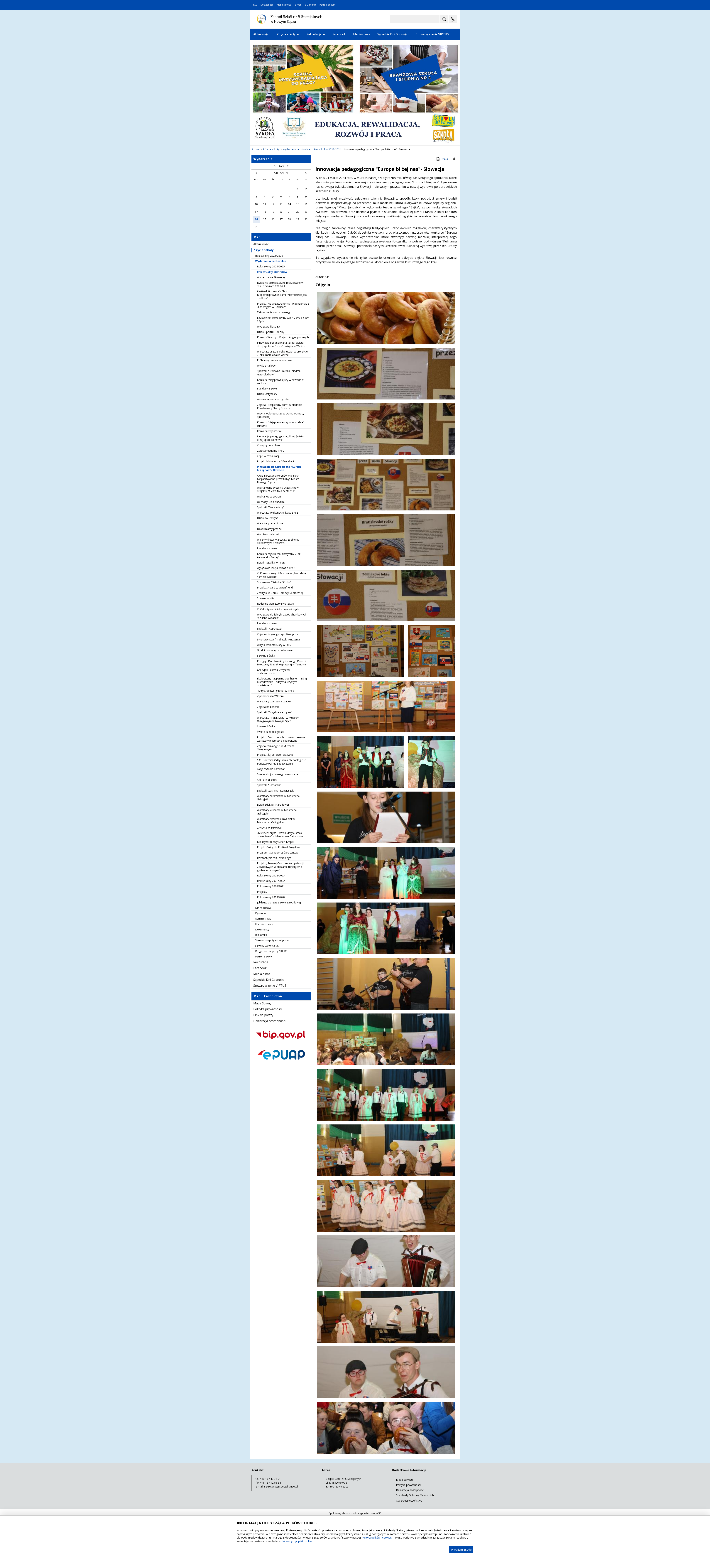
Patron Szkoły (263, 956)
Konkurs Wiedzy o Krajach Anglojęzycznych (283, 337)
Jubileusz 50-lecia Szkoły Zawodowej (279, 902)
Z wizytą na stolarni (268, 445)
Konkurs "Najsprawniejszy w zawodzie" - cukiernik (281, 424)
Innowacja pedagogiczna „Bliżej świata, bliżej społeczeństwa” (280, 438)
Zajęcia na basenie (268, 707)
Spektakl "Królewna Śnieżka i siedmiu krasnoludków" (279, 372)
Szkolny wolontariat (267, 945)
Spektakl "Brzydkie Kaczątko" (274, 712)
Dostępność (267, 5)
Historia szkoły (264, 924)
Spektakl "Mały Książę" (270, 507)
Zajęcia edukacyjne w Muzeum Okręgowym (275, 747)
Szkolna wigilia (265, 598)
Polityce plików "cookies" (377, 1537)
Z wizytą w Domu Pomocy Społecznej (280, 593)
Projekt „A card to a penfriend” (275, 587)
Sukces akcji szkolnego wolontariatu (278, 774)
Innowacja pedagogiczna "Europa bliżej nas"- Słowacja (279, 468)
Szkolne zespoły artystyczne (272, 940)
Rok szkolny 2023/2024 (272, 272)
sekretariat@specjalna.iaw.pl (281, 1486)
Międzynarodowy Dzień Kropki (275, 842)
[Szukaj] (444, 19)
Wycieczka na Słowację (271, 277)
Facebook (339, 34)
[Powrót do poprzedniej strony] (454, 159)
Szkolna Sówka (266, 655)
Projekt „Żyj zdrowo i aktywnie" (276, 754)
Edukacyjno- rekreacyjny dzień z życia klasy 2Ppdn (283, 319)
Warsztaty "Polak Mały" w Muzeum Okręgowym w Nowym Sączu (278, 719)
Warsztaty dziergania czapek (274, 701)
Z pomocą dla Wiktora (270, 696)
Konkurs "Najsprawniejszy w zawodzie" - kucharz (281, 381)
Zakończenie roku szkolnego (274, 312)
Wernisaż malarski (268, 534)
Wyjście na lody (266, 365)
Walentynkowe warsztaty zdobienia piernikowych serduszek (278, 541)
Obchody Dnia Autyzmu (271, 502)
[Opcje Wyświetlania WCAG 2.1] (453, 19)
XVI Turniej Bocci (267, 779)
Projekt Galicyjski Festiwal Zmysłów (278, 847)
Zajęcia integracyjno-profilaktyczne (278, 634)
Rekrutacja (314, 34)
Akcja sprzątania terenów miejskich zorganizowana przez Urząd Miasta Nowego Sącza (278, 479)
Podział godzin (327, 5)
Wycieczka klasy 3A (268, 326)
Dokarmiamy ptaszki (269, 529)
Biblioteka (261, 935)
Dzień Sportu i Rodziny (270, 332)
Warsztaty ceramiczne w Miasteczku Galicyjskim (278, 797)
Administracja (263, 918)
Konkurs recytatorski (269, 431)
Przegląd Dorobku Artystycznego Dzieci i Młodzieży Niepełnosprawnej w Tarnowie (282, 662)
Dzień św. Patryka (267, 518)
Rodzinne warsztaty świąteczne (276, 603)
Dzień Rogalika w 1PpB (271, 562)
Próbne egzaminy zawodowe (274, 360)
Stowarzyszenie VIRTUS (432, 34)
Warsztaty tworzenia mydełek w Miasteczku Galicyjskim (276, 820)
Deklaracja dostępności (269, 1021)
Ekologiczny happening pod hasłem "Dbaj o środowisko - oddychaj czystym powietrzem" (282, 682)
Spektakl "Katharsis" (269, 785)
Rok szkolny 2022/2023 (271, 875)
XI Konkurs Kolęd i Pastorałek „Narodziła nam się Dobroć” (281, 574)
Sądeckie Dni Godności (392, 34)
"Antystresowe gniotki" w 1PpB (275, 690)
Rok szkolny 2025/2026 (269, 255)
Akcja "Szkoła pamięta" (271, 769)
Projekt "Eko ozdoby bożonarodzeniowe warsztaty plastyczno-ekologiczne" (281, 739)
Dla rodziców (263, 908)
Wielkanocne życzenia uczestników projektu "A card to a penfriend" (278, 489)
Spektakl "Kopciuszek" (270, 628)
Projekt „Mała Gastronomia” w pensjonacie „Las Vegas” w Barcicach (283, 305)
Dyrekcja (260, 913)
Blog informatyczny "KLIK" (271, 951)
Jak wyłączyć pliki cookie (297, 1541)
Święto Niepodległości (270, 731)
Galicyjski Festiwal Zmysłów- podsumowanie (274, 671)
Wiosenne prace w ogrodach (274, 399)
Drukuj (444, 159)
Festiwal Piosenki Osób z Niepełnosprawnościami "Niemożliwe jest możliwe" (282, 295)
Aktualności (261, 34)
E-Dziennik (310, 5)
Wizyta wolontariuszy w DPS (274, 645)
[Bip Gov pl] (281, 1043)
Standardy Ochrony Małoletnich (415, 1495)
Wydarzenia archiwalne (270, 261)
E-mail (298, 5)
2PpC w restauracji (268, 456)
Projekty (262, 891)
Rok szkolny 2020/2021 (271, 886)
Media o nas (361, 34)
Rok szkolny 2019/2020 (271, 897)
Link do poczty (263, 1015)
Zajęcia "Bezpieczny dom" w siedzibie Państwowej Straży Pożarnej (279, 406)
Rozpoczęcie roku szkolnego (274, 858)
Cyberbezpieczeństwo (409, 1500)
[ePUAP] (281, 1063)
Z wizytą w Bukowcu (269, 827)
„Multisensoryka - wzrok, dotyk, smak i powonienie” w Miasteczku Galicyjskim (280, 834)
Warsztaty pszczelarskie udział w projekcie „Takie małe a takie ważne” (282, 353)
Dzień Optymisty (267, 394)
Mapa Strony (262, 1003)
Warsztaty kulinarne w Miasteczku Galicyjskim (277, 811)
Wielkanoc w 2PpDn (269, 496)
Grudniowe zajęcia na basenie (275, 650)
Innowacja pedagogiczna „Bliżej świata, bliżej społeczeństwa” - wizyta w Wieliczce (282, 344)
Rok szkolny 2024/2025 (271, 266)
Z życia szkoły (286, 34)
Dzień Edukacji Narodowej (273, 804)
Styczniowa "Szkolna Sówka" (274, 582)
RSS (255, 5)
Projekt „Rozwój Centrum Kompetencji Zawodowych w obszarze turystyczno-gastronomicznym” (280, 866)
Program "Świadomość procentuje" (278, 852)
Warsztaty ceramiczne (270, 523)
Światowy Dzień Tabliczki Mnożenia (278, 639)
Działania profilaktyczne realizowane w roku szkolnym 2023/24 (280, 284)
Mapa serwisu (284, 5)
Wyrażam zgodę (461, 1549)
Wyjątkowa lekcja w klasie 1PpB (276, 568)
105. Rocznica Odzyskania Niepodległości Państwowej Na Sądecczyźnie (281, 761)
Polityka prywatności (267, 1009)
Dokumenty (262, 929)
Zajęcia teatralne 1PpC (270, 450)
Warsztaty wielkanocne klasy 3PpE (277, 512)
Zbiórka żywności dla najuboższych (278, 609)
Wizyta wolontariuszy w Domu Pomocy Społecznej (280, 415)
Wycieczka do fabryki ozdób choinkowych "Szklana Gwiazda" (282, 616)
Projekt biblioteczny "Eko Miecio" (277, 461)
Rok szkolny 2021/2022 (271, 881)
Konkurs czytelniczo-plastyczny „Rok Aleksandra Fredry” (278, 555)
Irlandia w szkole (267, 388)
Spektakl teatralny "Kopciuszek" (276, 790)
